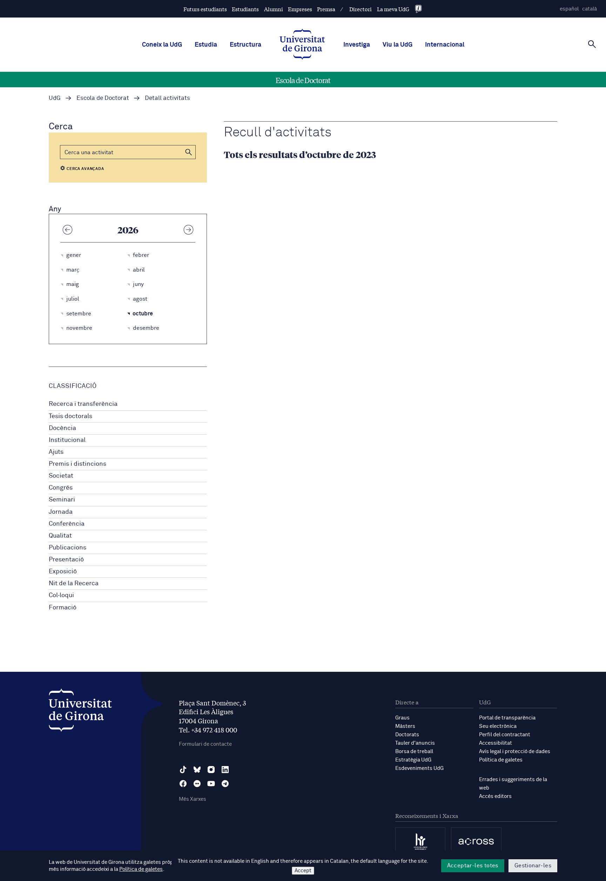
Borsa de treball (414, 751)
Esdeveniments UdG (419, 768)
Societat (61, 476)
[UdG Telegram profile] (225, 783)
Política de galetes (501, 760)
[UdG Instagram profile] (211, 769)
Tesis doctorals (70, 416)
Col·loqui (61, 595)
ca (589, 9)
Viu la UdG (397, 45)
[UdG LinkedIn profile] (225, 769)
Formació (62, 608)
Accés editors (495, 796)
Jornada (61, 512)
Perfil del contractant (504, 734)
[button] (189, 152)
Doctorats (407, 734)
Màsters (405, 726)
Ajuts (56, 452)
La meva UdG (393, 9)
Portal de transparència (507, 717)
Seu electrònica (498, 726)
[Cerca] (592, 44)
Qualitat (60, 536)
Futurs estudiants (205, 9)
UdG (55, 98)
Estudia (206, 45)
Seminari (62, 500)
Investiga (356, 45)
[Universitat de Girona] (80, 712)
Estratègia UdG (413, 760)
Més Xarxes (192, 799)
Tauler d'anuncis (415, 743)
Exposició (63, 571)
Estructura (245, 45)
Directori (360, 9)
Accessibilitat (495, 743)
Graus (402, 717)
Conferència (67, 524)
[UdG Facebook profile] (183, 783)
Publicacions (67, 548)
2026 (128, 229)
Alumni (273, 9)
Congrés (61, 488)
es (569, 9)
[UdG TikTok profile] (183, 769)
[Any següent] (188, 230)
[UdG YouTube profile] (211, 783)
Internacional (444, 45)
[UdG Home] (302, 45)
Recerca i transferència (83, 404)
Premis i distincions (77, 464)
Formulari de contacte (205, 744)
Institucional (67, 440)
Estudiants (245, 9)
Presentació (66, 559)
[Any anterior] (67, 230)
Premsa (326, 9)
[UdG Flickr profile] (197, 783)
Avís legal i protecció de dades (514, 751)
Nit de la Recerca (74, 583)
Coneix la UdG (162, 45)
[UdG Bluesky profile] (197, 769)
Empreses (300, 9)
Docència (62, 428)
